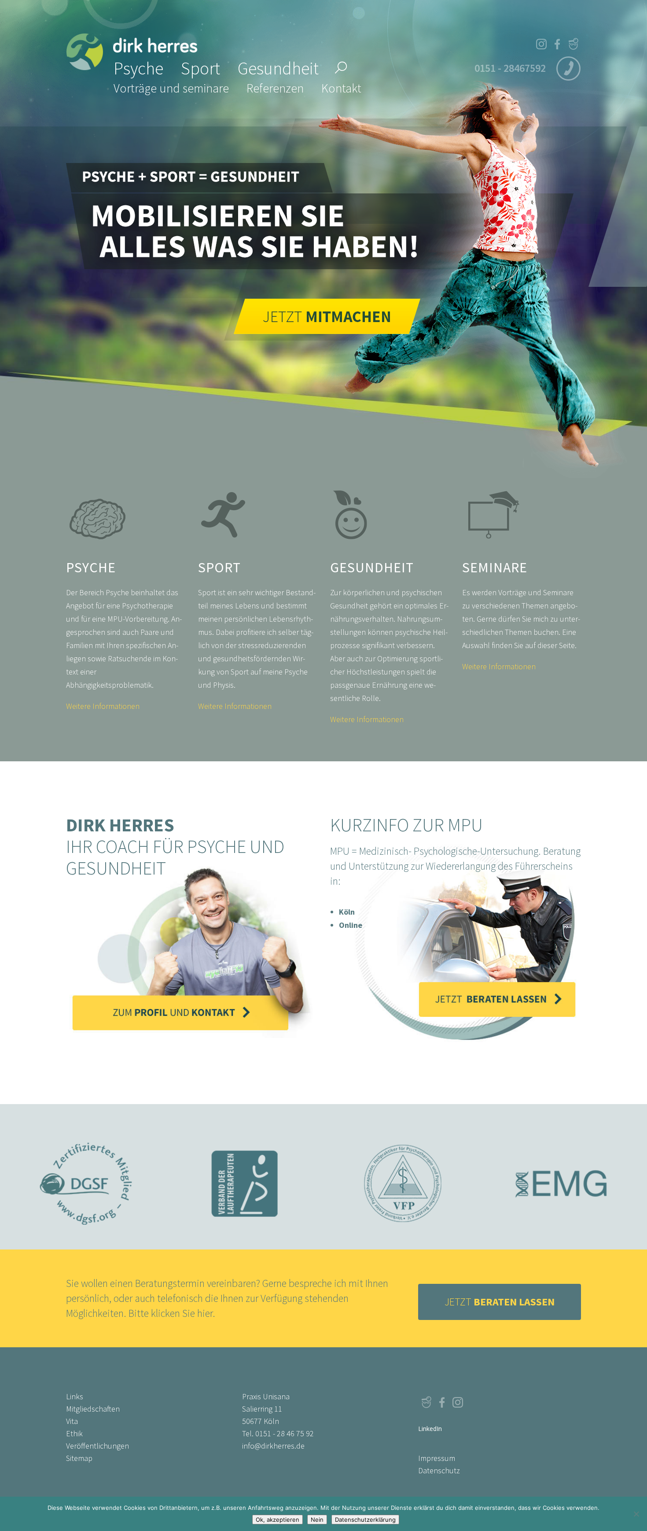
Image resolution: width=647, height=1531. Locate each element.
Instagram (541, 43)
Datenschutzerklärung (365, 1519)
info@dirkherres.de (273, 1446)
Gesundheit (278, 68)
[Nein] (636, 1513)
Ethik (74, 1433)
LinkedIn (474, 1402)
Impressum (436, 1458)
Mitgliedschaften (93, 1409)
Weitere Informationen (103, 706)
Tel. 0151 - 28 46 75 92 (278, 1433)
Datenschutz (439, 1470)
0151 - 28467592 (510, 68)
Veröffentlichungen (97, 1446)
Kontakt (341, 88)
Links (74, 1396)
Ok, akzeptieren (277, 1519)
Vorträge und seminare (171, 88)
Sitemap (79, 1458)
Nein (317, 1519)
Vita (72, 1421)
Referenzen (275, 88)
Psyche (138, 68)
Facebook (557, 43)
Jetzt (500, 1302)
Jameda (573, 43)
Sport (200, 68)
